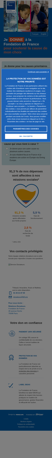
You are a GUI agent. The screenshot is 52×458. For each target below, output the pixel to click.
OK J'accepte (26, 136)
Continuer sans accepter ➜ (38, 72)
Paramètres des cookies (26, 129)
